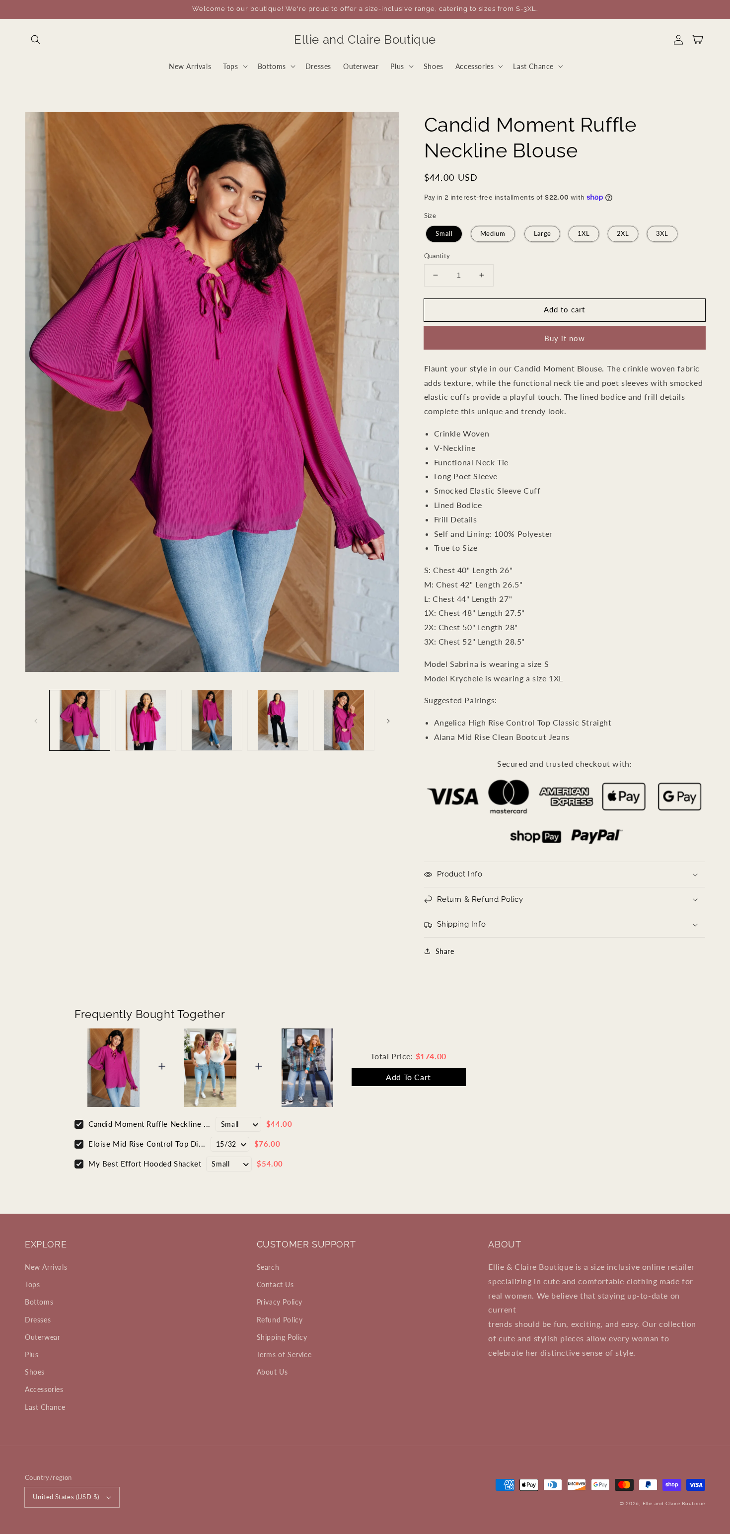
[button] (36, 40)
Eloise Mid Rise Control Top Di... (147, 1143)
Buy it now (564, 338)
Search (268, 1267)
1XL (584, 233)
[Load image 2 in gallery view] (145, 720)
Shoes (35, 1372)
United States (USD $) (66, 1497)
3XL (662, 233)
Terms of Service (284, 1354)
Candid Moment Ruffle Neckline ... (149, 1123)
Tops (32, 1284)
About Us (272, 1372)
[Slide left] (36, 720)
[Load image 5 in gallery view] (343, 720)
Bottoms (39, 1302)
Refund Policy (280, 1319)
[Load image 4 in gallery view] (277, 720)
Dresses (38, 1319)
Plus (31, 1354)
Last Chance (45, 1407)
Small (443, 233)
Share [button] (445, 951)
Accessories (44, 1389)
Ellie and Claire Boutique (674, 1503)
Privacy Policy (279, 1302)
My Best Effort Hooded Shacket (144, 1163)
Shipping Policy (282, 1337)
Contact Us (275, 1284)
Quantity (437, 256)
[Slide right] (388, 720)
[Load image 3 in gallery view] (211, 720)
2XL (623, 233)
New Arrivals (46, 1267)
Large (542, 233)
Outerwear (42, 1337)
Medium (493, 233)
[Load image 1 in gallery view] (79, 720)
